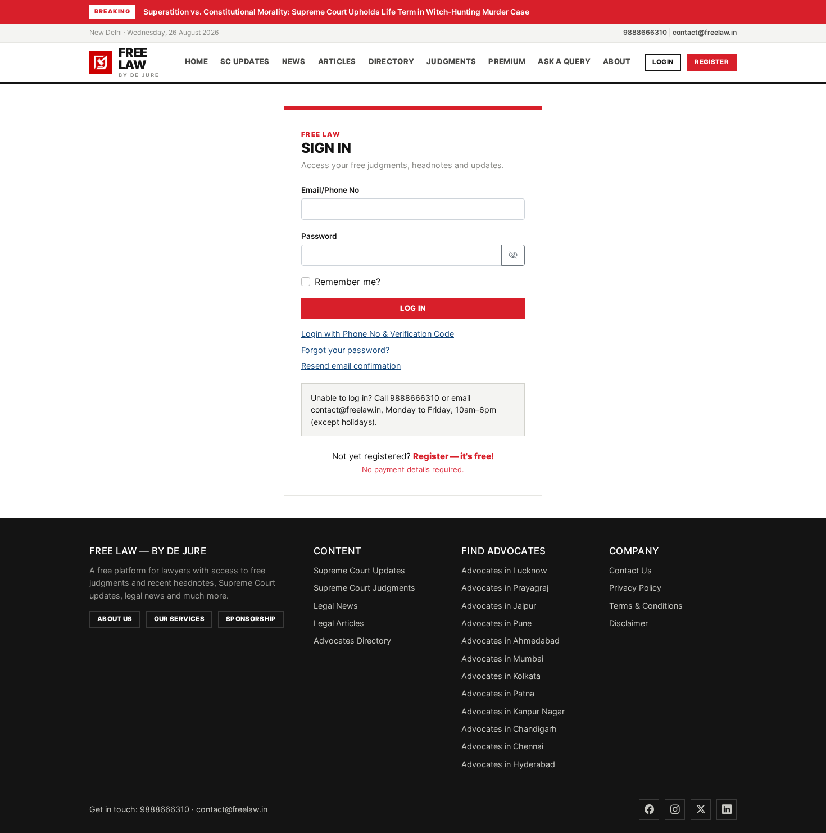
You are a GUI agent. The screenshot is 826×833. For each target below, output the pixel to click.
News (294, 61)
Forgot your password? (345, 350)
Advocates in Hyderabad (508, 764)
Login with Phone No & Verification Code (377, 333)
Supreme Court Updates (359, 570)
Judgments (451, 61)
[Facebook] (649, 809)
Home (196, 61)
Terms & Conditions (646, 605)
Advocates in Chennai (502, 746)
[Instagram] (675, 809)
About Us (115, 619)
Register (712, 62)
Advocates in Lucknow (504, 570)
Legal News (336, 605)
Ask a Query (564, 61)
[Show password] (513, 255)
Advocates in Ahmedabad (510, 640)
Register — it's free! (453, 456)
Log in (412, 308)
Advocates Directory (352, 640)
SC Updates (245, 61)
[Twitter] (701, 809)
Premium (506, 61)
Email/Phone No (330, 189)
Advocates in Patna (497, 693)
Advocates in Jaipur (498, 605)
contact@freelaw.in (705, 32)
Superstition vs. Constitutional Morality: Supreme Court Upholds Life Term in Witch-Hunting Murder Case (336, 11)
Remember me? (347, 281)
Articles (337, 61)
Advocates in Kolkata (501, 676)
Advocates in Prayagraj (504, 587)
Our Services (179, 619)
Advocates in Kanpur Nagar (513, 711)
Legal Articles (339, 623)
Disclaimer (628, 623)
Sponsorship (251, 619)
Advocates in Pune (496, 623)
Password (319, 236)
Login (663, 62)
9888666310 (645, 32)
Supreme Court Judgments (364, 587)
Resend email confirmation (351, 365)
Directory (391, 61)
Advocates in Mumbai (502, 658)
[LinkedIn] (726, 809)
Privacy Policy (635, 587)
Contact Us (630, 570)
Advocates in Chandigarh (509, 729)
